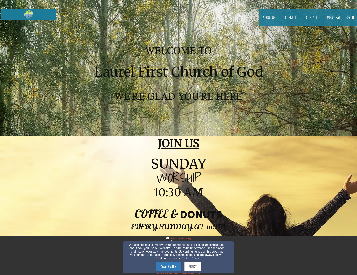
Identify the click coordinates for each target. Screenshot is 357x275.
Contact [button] (311, 17)
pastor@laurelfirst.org (181, 238)
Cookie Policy (190, 258)
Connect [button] (290, 17)
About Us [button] (269, 17)
